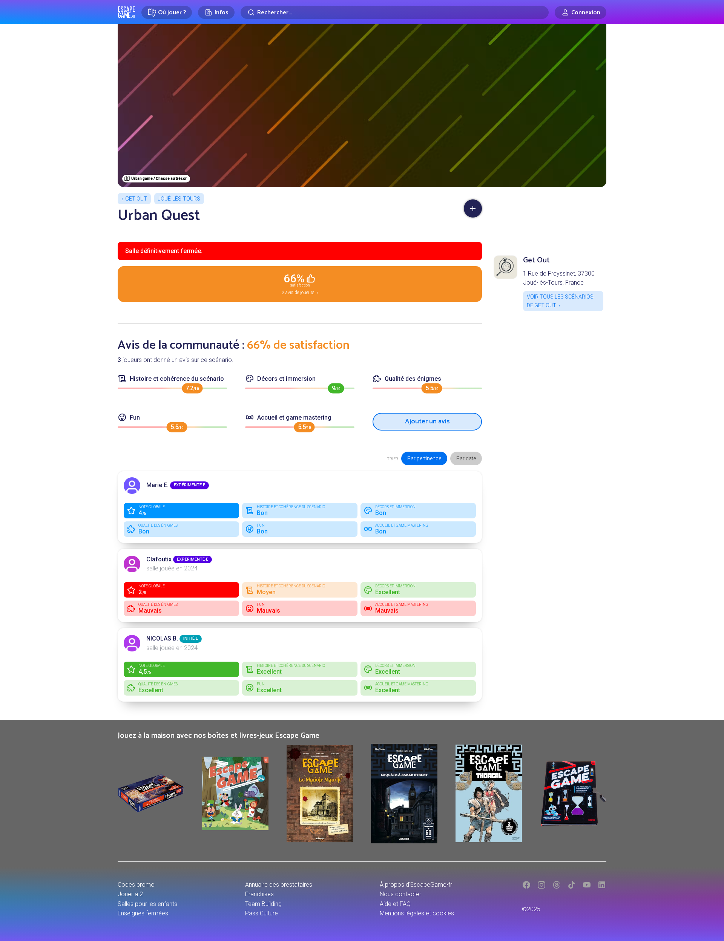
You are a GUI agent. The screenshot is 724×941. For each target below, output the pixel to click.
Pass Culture (261, 913)
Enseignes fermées (143, 913)
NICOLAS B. (162, 638)
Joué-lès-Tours (179, 199)
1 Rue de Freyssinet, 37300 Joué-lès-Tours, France (559, 278)
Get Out (136, 199)
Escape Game (126, 12)
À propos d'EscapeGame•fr (416, 884)
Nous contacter (400, 894)
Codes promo (136, 884)
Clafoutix (159, 559)
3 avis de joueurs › (300, 283)
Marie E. (157, 485)
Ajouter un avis (427, 421)
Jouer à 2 (130, 894)
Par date (466, 458)
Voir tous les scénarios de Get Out (560, 301)
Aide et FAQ (395, 903)
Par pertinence (424, 458)
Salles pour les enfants (147, 903)
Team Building (263, 903)
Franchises (259, 894)
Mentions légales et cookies (417, 913)
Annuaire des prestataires (278, 884)
